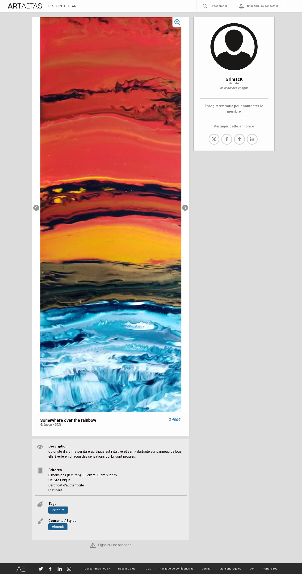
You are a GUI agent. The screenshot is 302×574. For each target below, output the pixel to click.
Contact (206, 568)
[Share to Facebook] (226, 139)
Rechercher (219, 6)
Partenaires (270, 568)
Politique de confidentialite (176, 568)
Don (252, 568)
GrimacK (234, 79)
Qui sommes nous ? (97, 568)
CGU (148, 568)
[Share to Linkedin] (252, 139)
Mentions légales (230, 568)
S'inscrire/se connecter (262, 6)
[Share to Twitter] (214, 139)
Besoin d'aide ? (128, 568)
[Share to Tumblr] (239, 139)
